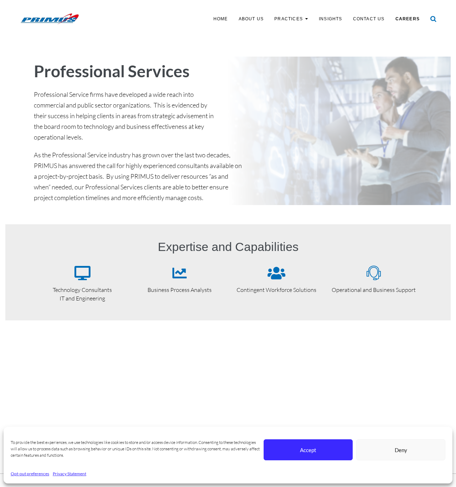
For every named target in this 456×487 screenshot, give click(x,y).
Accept (308, 450)
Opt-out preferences (30, 473)
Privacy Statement (69, 473)
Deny (401, 450)
